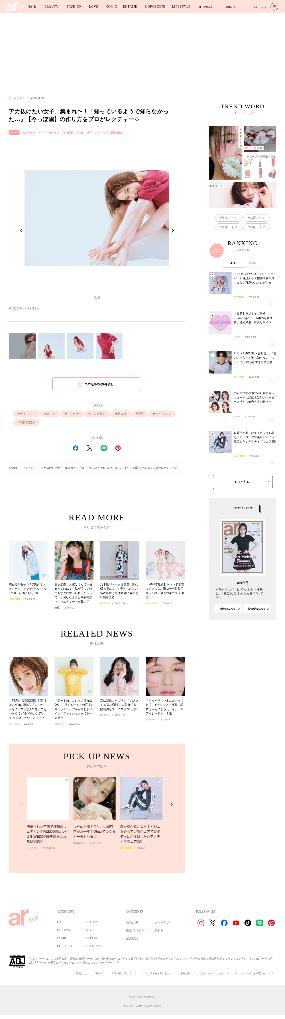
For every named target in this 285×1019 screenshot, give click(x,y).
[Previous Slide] (21, 230)
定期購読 (132, 938)
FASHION (74, 6)
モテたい (53, 132)
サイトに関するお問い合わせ (156, 973)
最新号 (159, 930)
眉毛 (89, 132)
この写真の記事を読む (99, 384)
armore (230, 6)
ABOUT (99, 973)
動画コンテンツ (137, 930)
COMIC (111, 6)
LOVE (93, 6)
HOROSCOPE (155, 6)
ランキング (162, 922)
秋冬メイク (229, 227)
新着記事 (132, 922)
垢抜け (81, 132)
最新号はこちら (227, 608)
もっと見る (241, 481)
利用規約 (185, 973)
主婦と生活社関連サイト (142, 997)
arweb (13, 467)
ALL (233, 263)
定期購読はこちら (256, 608)
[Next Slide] (172, 230)
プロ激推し (68, 132)
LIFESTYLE (181, 6)
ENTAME (130, 6)
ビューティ (29, 132)
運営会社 (81, 973)
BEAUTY (51, 6)
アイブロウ (101, 132)
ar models (206, 6)
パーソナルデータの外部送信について (253, 973)
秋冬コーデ (229, 218)
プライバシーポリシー (211, 973)
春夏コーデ (257, 218)
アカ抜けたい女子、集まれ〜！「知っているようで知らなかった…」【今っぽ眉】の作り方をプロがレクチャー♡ (109, 467)
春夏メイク (257, 227)
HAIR (32, 6)
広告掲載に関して (121, 973)
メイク (42, 132)
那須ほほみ (117, 132)
